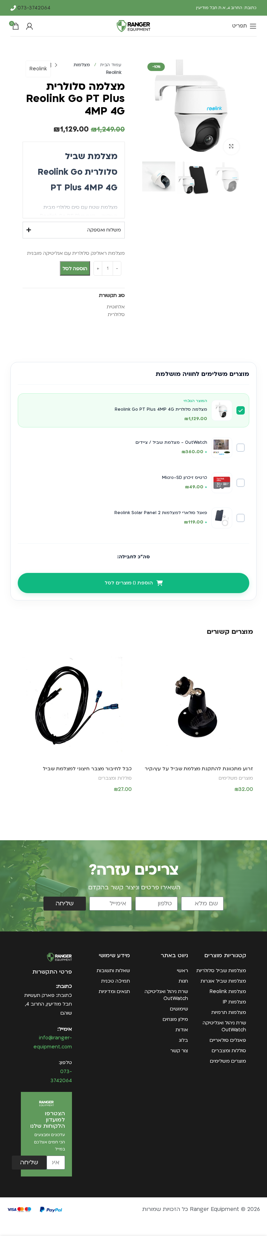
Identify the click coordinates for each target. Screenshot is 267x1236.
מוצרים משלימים (236, 778)
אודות (182, 1029)
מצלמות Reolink (228, 991)
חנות (183, 981)
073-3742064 (33, 8)
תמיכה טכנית (115, 981)
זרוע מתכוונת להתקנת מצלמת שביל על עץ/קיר (199, 768)
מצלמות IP (234, 1002)
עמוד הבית (110, 65)
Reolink (38, 68)
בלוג (183, 1040)
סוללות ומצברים (115, 778)
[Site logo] (133, 25)
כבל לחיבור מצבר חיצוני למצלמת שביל (87, 768)
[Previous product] (55, 65)
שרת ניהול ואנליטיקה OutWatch (224, 1026)
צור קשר (179, 1050)
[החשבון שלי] (30, 26)
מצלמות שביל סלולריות (221, 970)
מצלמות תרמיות (228, 1012)
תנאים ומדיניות (114, 991)
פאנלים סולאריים (228, 1040)
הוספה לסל (75, 268)
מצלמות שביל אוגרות (223, 981)
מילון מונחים (175, 1019)
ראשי (182, 970)
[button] (194, 802)
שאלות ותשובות (113, 970)
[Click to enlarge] (231, 147)
